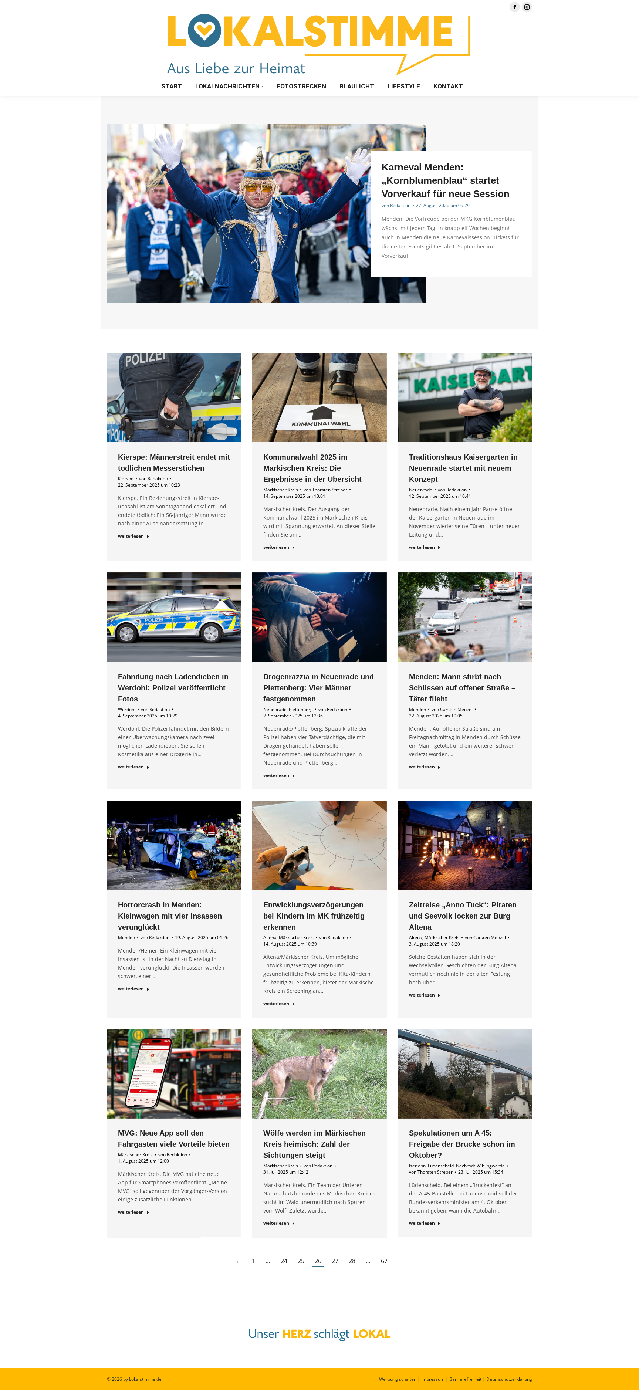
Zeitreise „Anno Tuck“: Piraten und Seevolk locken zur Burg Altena (463, 916)
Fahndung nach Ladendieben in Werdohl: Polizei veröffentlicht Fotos (173, 688)
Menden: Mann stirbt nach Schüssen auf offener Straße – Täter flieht (462, 688)
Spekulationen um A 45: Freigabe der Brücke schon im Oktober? (462, 1144)
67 (384, 1261)
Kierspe (125, 479)
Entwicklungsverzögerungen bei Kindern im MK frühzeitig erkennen (314, 916)
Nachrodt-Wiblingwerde (480, 1166)
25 (301, 1261)
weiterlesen (131, 536)
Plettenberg (301, 709)
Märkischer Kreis (280, 490)
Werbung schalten (397, 1379)
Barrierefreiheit (465, 1379)
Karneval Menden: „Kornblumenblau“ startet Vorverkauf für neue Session (446, 180)
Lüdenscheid (441, 1166)
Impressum (432, 1379)
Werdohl (126, 709)
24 (284, 1261)
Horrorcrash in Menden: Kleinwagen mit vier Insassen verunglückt (170, 916)
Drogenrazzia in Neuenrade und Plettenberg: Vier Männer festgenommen (318, 688)
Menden (417, 709)
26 (318, 1261)
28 (352, 1261)
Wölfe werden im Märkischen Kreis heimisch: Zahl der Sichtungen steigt (314, 1144)
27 (335, 1261)
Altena (270, 937)
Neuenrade (420, 490)
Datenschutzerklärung (509, 1379)
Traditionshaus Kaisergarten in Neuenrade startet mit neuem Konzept (463, 468)
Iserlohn (417, 1166)
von (396, 205)
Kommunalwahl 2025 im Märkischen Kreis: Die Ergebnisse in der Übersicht (312, 468)
